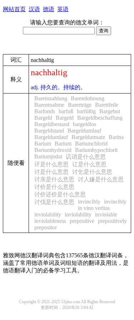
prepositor (45, 227)
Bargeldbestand (51, 124)
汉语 (34, 9)
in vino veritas (94, 208)
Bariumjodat (48, 156)
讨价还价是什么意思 (60, 194)
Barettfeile (106, 105)
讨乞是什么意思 (92, 172)
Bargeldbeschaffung (100, 118)
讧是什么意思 (89, 164)
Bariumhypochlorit (96, 150)
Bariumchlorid (91, 143)
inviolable (106, 214)
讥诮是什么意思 (86, 157)
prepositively (112, 221)
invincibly (89, 202)
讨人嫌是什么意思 (101, 179)
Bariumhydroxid (52, 150)
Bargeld (43, 118)
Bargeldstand (49, 131)
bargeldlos (84, 124)
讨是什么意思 (51, 172)
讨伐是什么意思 (54, 202)
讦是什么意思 (51, 164)
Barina (116, 137)
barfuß (66, 111)
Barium (42, 143)
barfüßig (86, 111)
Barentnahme (49, 105)
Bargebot (109, 111)
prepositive (82, 221)
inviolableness (50, 221)
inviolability (47, 214)
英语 (63, 9)
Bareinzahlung (50, 98)
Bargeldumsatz (88, 137)
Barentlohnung (87, 98)
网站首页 (14, 9)
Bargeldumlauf (84, 131)
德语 (48, 9)
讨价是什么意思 (54, 187)
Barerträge (79, 105)
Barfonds (44, 111)
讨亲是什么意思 (54, 179)
